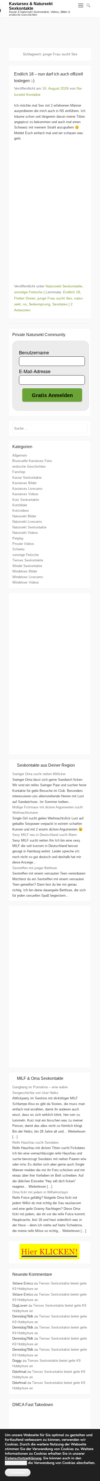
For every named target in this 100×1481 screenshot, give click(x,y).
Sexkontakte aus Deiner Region (46, 765)
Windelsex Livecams (27, 577)
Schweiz (18, 549)
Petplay (18, 538)
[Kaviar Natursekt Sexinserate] (50, 30)
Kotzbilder (19, 505)
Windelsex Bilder (24, 571)
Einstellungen (16, 1463)
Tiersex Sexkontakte (27, 560)
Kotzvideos (20, 510)
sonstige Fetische (28, 292)
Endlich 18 (71, 292)
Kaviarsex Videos (25, 494)
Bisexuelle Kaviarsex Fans (32, 461)
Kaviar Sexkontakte (27, 478)
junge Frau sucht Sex (54, 298)
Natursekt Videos (25, 533)
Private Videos (23, 544)
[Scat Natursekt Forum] (49, 1062)
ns (25, 304)
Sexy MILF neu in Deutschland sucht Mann (44, 835)
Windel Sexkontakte (27, 566)
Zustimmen (17, 1472)
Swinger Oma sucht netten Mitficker (39, 774)
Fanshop (18, 472)
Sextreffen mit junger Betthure (34, 868)
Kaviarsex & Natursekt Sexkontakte (31, 6)
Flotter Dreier (24, 298)
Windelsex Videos (25, 582)
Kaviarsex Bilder (24, 483)
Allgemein (19, 455)
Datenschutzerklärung (23, 1458)
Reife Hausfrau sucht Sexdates (35, 1142)
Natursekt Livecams (27, 522)
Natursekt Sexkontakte (64, 286)
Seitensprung (39, 304)
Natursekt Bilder (24, 516)
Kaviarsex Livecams (27, 489)
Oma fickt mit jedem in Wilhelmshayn (40, 1192)
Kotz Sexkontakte (25, 500)
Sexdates (59, 304)
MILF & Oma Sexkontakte (40, 1078)
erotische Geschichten (29, 466)
